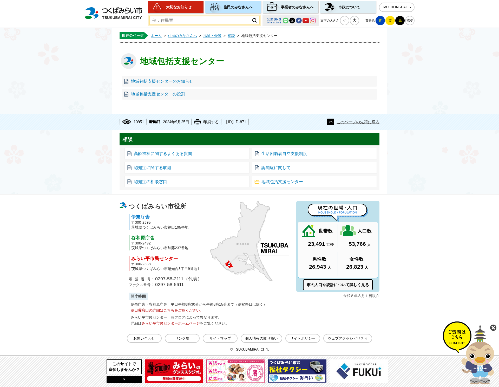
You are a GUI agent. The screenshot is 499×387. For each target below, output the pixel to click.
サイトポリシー (303, 338)
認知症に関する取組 (152, 167)
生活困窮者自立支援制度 (284, 153)
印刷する (211, 122)
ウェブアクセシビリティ (348, 338)
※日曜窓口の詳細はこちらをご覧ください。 (167, 310)
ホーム (156, 36)
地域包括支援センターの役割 (158, 94)
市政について (349, 7)
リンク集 (182, 338)
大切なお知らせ (179, 7)
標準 (409, 20)
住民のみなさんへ (238, 7)
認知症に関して (276, 167)
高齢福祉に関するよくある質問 (163, 153)
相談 (231, 36)
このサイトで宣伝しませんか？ (124, 366)
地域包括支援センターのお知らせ (162, 81)
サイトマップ (220, 338)
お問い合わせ (144, 338)
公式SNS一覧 (290, 20)
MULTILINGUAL (395, 7)
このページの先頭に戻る (358, 122)
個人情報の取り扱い (261, 338)
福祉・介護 (212, 36)
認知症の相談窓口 (150, 181)
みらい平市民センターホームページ (171, 323)
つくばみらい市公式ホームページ (113, 13)
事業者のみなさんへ (297, 7)
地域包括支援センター (282, 181)
